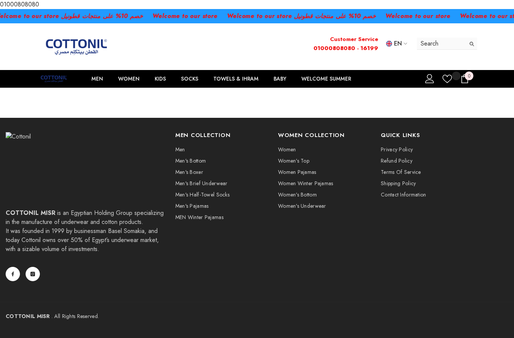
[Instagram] (33, 274)
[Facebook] (13, 274)
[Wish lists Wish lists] (447, 79)
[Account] (429, 78)
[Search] (447, 44)
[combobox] (441, 43)
